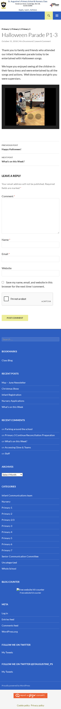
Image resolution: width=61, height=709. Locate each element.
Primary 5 (7, 538)
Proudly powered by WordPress (16, 685)
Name (6, 239)
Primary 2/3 (8, 519)
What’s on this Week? (13, 159)
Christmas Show (10, 388)
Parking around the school (19, 429)
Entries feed (8, 619)
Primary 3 (25, 29)
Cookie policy (23, 705)
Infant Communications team (17, 495)
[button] (23, 116)
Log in (5, 613)
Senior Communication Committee (20, 556)
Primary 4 (7, 532)
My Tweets (7, 652)
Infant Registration (11, 394)
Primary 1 (6, 29)
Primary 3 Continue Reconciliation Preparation (30, 435)
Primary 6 (7, 544)
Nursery (6, 501)
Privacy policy (37, 705)
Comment (8, 196)
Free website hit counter (30, 593)
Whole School (9, 568)
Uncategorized (9, 562)
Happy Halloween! (11, 147)
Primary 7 (7, 550)
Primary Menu (57, 16)
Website (7, 268)
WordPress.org (10, 631)
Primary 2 (16, 29)
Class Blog (7, 360)
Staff (7, 453)
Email (6, 253)
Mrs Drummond (26, 41)
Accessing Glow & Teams (18, 447)
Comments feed (10, 625)
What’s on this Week (12, 406)
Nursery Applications (13, 400)
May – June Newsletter (14, 382)
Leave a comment (43, 41)
